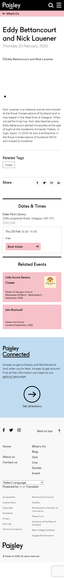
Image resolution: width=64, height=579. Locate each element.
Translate (32, 486)
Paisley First (38, 516)
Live (35, 462)
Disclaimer (8, 513)
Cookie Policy (9, 502)
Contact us (10, 462)
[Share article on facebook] (37, 182)
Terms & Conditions (12, 529)
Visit (35, 457)
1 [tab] (5, 96)
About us (9, 456)
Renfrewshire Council (43, 497)
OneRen (36, 502)
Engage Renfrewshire (43, 535)
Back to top (44, 431)
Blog (35, 451)
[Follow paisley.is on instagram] (19, 430)
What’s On (13, 13)
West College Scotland (43, 530)
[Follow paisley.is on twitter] (11, 430)
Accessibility (9, 497)
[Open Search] (51, 5)
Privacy (6, 518)
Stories (36, 467)
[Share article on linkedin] (58, 182)
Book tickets (15, 246)
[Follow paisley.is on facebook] (4, 430)
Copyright (8, 507)
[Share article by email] (51, 182)
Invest (36, 473)
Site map (7, 524)
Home (7, 446)
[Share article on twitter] (44, 182)
